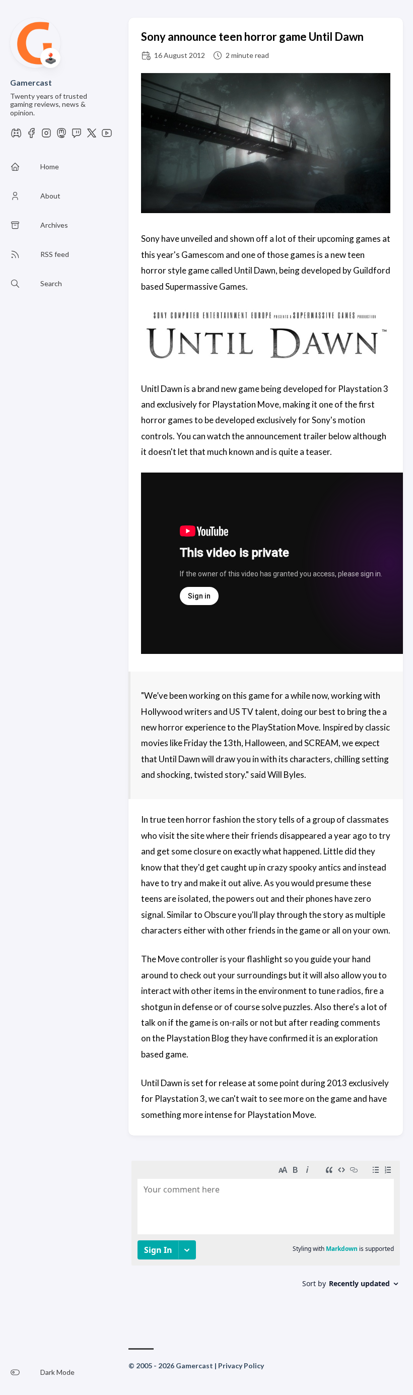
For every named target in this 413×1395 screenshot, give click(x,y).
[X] (92, 136)
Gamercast (31, 82)
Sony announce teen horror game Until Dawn (252, 36)
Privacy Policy (241, 1365)
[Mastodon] (61, 136)
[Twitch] (77, 136)
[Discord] (16, 136)
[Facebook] (31, 136)
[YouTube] (107, 136)
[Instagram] (46, 136)
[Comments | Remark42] (265, 1236)
